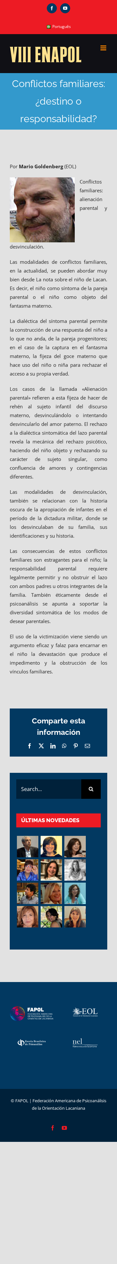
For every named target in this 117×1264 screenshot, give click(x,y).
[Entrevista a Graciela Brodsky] (51, 846)
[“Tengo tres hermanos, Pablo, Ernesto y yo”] (51, 870)
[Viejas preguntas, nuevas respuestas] (75, 893)
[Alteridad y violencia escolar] (27, 893)
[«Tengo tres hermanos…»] (27, 870)
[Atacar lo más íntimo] (51, 893)
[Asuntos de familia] (27, 846)
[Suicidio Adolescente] (27, 916)
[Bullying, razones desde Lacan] (75, 870)
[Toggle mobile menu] (103, 48)
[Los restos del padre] (75, 916)
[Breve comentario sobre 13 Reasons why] (51, 916)
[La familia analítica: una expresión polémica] (75, 846)
